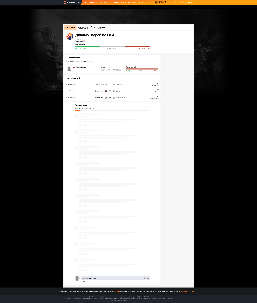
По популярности (88, 108)
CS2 (87, 7)
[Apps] (172, 2)
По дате (77, 108)
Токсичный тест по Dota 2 (137, 7)
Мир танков (95, 7)
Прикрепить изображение (144, 278)
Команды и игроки (128, 2)
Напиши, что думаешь (89, 278)
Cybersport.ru (115, 300)
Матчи (107, 2)
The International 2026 (93, 2)
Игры (141, 2)
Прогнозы (116, 7)
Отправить (148, 278)
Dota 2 (81, 7)
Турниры (115, 2)
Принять (194, 291)
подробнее (116, 291)
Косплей (124, 7)
